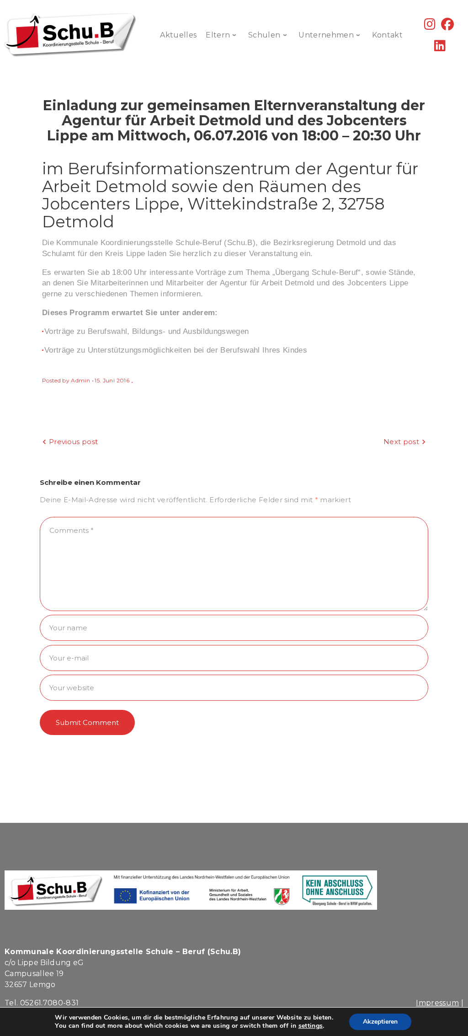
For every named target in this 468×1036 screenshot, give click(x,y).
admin (80, 380)
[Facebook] (447, 26)
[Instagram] (430, 26)
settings (310, 1026)
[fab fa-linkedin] (440, 47)
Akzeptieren (380, 1021)
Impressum (437, 1002)
